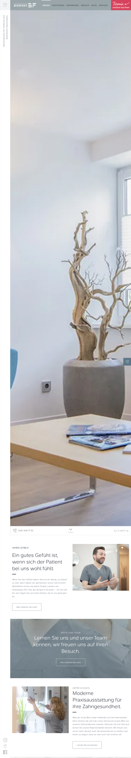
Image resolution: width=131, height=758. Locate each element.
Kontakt (103, 5)
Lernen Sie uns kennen (87, 745)
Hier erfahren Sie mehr (26, 607)
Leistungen (58, 5)
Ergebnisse (73, 5)
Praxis (46, 5)
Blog (94, 5)
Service (85, 5)
